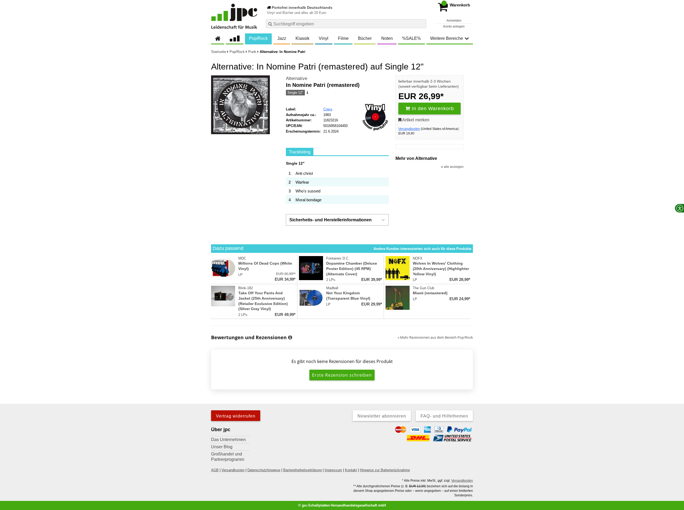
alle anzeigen (453, 167)
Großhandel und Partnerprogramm (227, 457)
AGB (215, 470)
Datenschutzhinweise (263, 470)
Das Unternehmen (228, 439)
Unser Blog (221, 447)
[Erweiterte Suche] (421, 23)
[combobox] (346, 23)
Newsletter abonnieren (381, 416)
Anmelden (453, 20)
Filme (343, 38)
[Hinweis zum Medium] (307, 92)
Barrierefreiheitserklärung (302, 470)
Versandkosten (409, 129)
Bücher (365, 38)
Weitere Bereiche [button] (446, 38)
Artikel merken (415, 120)
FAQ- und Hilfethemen (444, 416)
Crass (327, 109)
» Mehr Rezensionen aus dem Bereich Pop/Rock (435, 337)
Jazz (281, 38)
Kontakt (351, 470)
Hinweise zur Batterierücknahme (385, 470)
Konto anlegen (454, 26)
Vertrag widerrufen (235, 416)
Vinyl (323, 38)
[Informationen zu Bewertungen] (290, 337)
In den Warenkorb (432, 108)
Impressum (333, 470)
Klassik (302, 38)
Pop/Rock (258, 38)
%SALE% (411, 38)
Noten (387, 38)
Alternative (296, 78)
